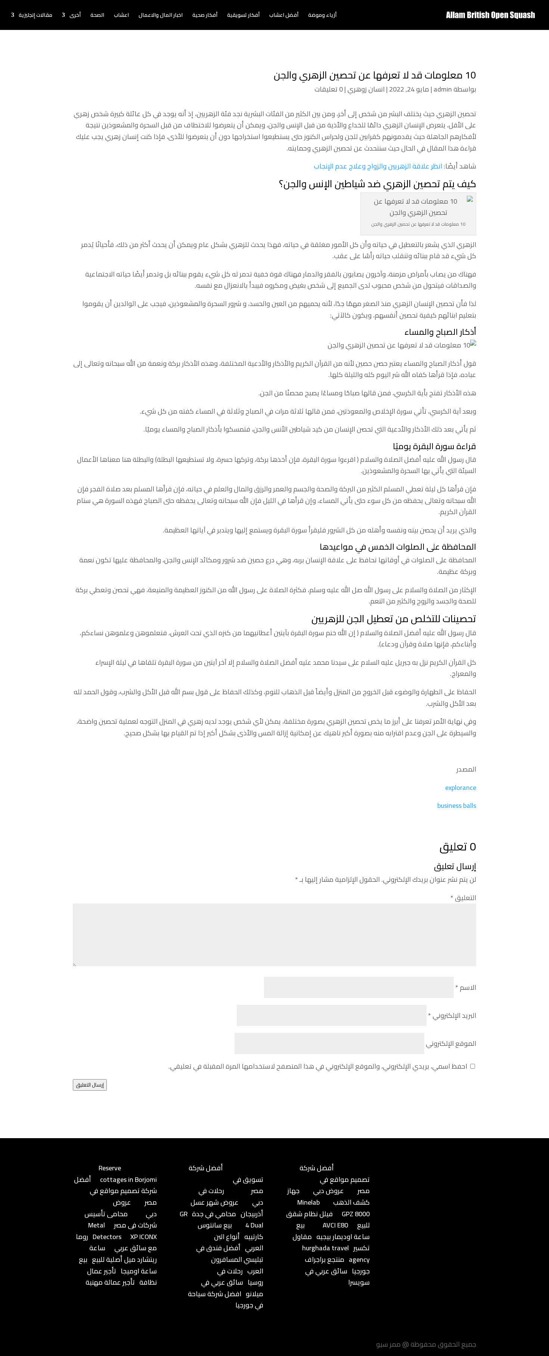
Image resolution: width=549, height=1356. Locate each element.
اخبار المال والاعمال (161, 16)
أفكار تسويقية (243, 16)
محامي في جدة (214, 1214)
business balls (456, 805)
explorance (460, 787)
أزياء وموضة (322, 16)
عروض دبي (328, 1190)
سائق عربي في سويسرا (337, 1277)
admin (443, 89)
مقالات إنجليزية (35, 16)
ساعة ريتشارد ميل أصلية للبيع (123, 1254)
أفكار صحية (204, 16)
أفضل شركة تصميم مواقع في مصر (115, 1190)
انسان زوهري (366, 89)
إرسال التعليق (90, 1085)
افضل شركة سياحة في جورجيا (225, 1300)
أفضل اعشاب (283, 16)
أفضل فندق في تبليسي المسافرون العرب (229, 1259)
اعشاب (121, 16)
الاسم (465, 987)
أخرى (75, 16)
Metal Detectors (104, 1231)
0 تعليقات (328, 89)
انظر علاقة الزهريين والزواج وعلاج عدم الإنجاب (378, 166)
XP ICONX (143, 1236)
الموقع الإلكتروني (451, 1043)
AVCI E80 (335, 1225)
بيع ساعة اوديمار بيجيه (333, 1231)
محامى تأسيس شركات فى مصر (120, 1220)
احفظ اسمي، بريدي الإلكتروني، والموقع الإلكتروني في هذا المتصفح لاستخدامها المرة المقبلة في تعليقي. (317, 1066)
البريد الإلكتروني (452, 1015)
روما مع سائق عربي (116, 1242)
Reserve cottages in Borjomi (128, 1174)
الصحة (97, 16)
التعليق (463, 898)
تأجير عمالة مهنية (110, 1282)
